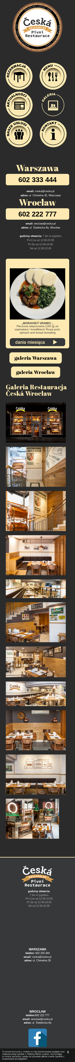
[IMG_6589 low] (45, 819)
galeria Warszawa (35, 358)
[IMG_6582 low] (36, 555)
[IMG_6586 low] (36, 622)
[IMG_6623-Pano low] (36, 661)
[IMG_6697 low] (36, 511)
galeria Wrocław (35, 372)
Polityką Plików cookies (38, 1054)
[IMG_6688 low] (19, 819)
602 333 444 (37, 179)
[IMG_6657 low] (36, 730)
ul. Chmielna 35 (42, 960)
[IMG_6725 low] (36, 423)
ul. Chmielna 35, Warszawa (45, 195)
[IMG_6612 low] (36, 774)
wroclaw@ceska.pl (45, 223)
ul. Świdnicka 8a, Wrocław (45, 227)
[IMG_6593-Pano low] (36, 588)
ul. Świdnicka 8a (41, 1022)
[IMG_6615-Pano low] (36, 693)
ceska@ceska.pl (44, 191)
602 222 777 (37, 214)
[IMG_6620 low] (36, 467)
